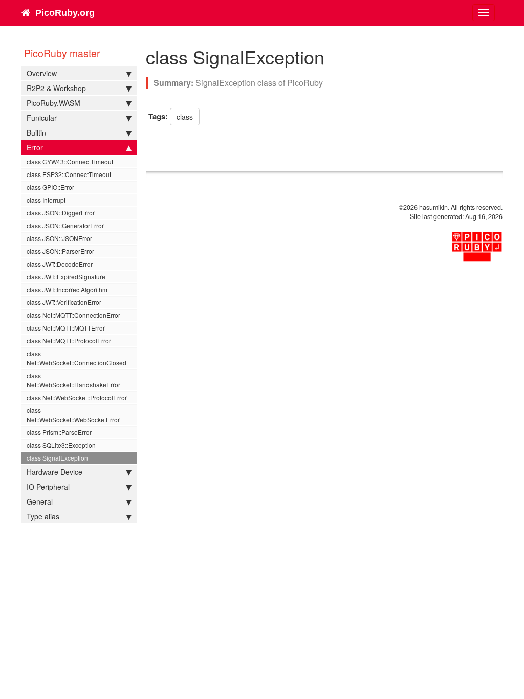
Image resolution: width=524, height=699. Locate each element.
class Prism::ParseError (59, 432)
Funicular (42, 118)
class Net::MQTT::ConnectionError (73, 315)
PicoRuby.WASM (53, 103)
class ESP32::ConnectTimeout (69, 174)
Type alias (43, 516)
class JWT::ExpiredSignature (66, 276)
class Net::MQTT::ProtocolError (69, 340)
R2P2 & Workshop (56, 88)
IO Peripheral (48, 487)
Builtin (36, 132)
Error (35, 147)
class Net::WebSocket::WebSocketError (73, 415)
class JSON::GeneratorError (65, 225)
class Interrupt (46, 199)
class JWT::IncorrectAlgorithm (67, 289)
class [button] (185, 117)
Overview (42, 73)
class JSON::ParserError (60, 251)
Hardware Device (54, 472)
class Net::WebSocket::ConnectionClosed (76, 358)
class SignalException (57, 457)
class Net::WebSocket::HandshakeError (73, 380)
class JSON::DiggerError (61, 212)
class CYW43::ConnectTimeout (70, 161)
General (40, 501)
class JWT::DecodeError (60, 263)
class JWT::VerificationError (64, 302)
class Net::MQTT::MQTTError (66, 327)
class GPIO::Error (50, 187)
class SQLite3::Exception (61, 445)
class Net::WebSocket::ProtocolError (77, 397)
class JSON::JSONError (59, 238)
